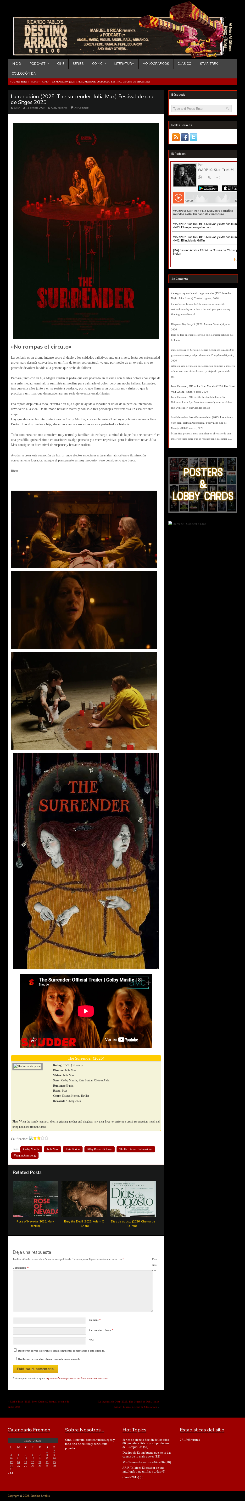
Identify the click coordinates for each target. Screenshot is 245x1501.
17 (11, 1462)
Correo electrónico (101, 1330)
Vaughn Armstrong (25, 1155)
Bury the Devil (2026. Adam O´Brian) (84, 1223)
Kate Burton (73, 1149)
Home (34, 81)
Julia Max (52, 1149)
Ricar (17, 107)
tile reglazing (178, 293)
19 (25, 1462)
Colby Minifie (31, 1149)
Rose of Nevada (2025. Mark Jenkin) (35, 1223)
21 (40, 1462)
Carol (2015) (130, 1477)
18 (18, 1462)
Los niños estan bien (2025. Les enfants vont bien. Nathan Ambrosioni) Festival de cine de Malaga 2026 (202, 422)
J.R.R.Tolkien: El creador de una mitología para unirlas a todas (143, 1469)
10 (11, 1458)
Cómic (95, 63)
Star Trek (209, 63)
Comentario (21, 1267)
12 (25, 1458)
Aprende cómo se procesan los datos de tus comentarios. (77, 1378)
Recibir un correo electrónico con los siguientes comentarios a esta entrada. (61, 1350)
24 (11, 1465)
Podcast (35, 63)
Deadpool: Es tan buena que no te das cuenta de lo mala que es (146, 1454)
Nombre (95, 1319)
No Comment (81, 107)
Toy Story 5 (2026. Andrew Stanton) (202, 324)
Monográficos (156, 63)
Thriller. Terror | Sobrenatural (135, 1149)
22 (47, 1462)
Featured (62, 107)
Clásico (184, 63)
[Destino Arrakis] (123, 53)
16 (54, 1458)
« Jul (10, 1473)
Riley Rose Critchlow (99, 1149)
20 (32, 1462)
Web (91, 1340)
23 (54, 1462)
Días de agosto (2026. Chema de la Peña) (133, 1223)
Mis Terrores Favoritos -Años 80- (143, 1462)
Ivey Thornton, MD (182, 386)
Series (78, 63)
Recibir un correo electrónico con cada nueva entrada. (49, 1359)
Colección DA (24, 73)
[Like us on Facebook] (185, 137)
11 (18, 1458)
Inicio (16, 63)
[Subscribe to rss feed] (176, 137)
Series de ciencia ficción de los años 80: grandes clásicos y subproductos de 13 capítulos (145, 1443)
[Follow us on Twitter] (193, 137)
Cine (60, 63)
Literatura (124, 63)
